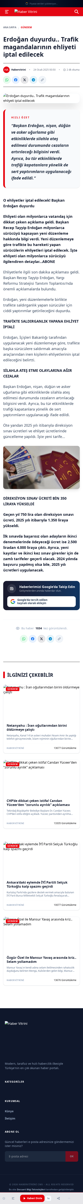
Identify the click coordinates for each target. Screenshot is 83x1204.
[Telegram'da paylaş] (33, 79)
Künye (9, 1111)
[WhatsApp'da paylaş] (6, 79)
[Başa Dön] (69, 1198)
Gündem (26, 27)
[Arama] (76, 11)
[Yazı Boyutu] (13, 1198)
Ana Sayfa (9, 27)
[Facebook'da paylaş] (15, 79)
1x (48, 1198)
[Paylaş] (58, 1198)
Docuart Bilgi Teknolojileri (31, 1189)
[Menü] (6, 11)
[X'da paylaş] (24, 79)
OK (72, 1156)
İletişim (10, 1118)
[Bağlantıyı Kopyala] (42, 79)
